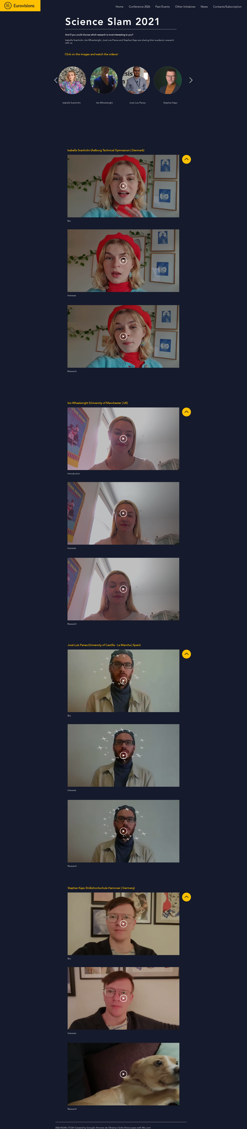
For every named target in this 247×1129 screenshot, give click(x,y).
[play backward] (56, 80)
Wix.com (146, 1127)
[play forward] (191, 80)
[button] (185, 6)
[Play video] (123, 186)
